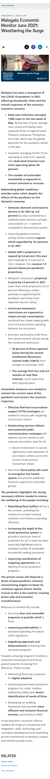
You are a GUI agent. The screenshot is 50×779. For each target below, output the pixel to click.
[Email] (3, 47)
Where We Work (8, 5)
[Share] (33, 47)
